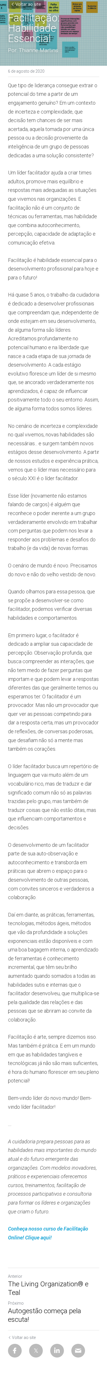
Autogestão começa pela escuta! (44, 1315)
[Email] (78, 1351)
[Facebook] (15, 1351)
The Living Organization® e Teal (48, 1288)
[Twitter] (36, 1351)
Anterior (15, 1276)
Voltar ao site (28, 4)
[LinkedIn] (57, 1351)
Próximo (16, 1303)
